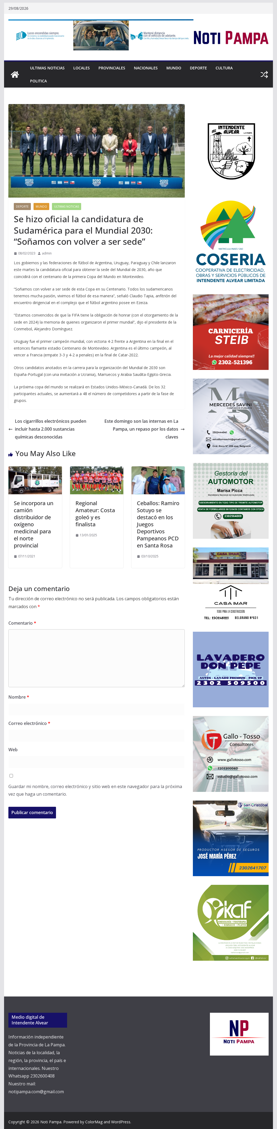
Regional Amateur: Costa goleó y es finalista (95, 513)
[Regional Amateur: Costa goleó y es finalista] (96, 470)
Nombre (18, 697)
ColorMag (94, 1121)
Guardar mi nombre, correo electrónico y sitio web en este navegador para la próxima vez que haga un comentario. (95, 790)
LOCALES (81, 67)
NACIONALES (146, 67)
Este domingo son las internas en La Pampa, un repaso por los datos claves (141, 429)
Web (13, 750)
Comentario (22, 623)
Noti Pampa (50, 1121)
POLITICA (38, 80)
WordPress (120, 1121)
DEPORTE (198, 67)
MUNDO (173, 67)
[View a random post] (264, 74)
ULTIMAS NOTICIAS (47, 67)
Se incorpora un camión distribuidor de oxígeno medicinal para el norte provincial (33, 524)
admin (47, 253)
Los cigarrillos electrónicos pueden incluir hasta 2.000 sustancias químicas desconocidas (50, 429)
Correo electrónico (29, 723)
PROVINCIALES (111, 67)
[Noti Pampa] (15, 74)
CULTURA (224, 67)
